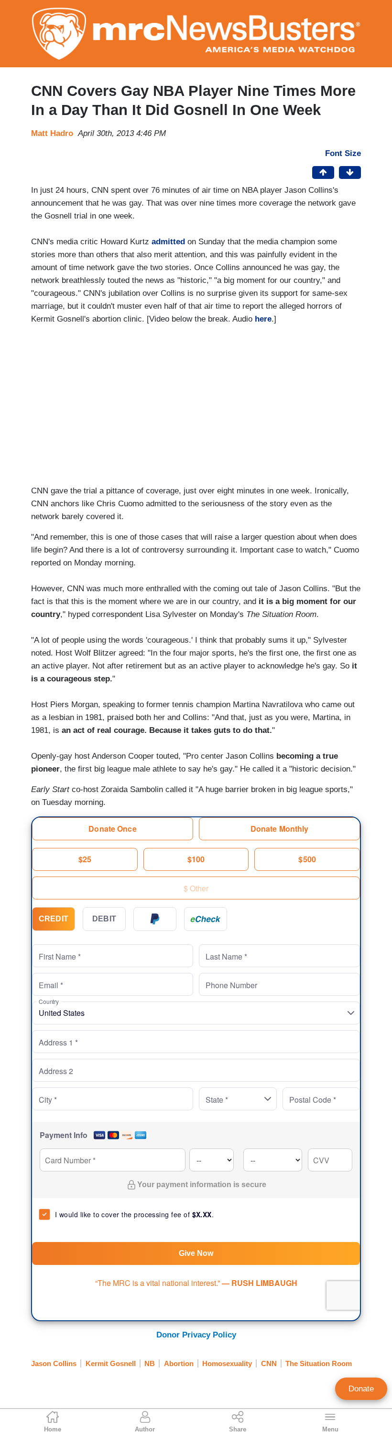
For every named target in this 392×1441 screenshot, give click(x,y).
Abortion (179, 1363)
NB (149, 1363)
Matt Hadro (52, 133)
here (263, 319)
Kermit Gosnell (111, 1363)
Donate (361, 1388)
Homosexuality (227, 1363)
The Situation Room (318, 1363)
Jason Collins (53, 1363)
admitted (168, 241)
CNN (269, 1363)
